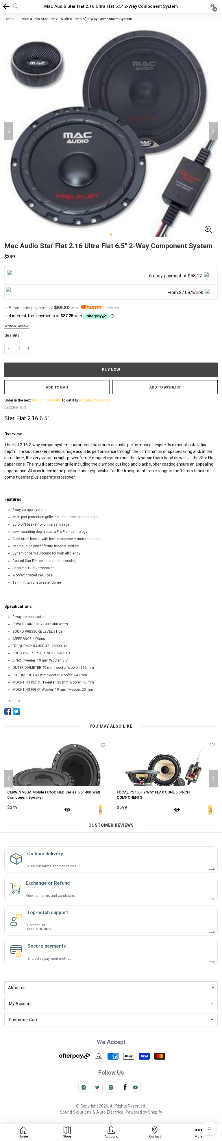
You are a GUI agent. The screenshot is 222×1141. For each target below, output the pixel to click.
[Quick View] (67, 810)
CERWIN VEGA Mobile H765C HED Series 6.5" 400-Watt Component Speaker (53, 795)
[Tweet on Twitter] (16, 711)
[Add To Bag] (100, 810)
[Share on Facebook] (7, 711)
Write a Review (16, 326)
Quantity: (12, 335)
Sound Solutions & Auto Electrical (92, 1112)
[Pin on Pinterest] (25, 711)
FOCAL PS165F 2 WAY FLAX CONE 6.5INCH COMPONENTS (153, 795)
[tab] (111, 988)
